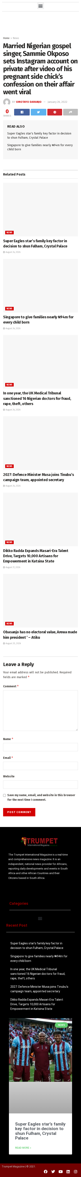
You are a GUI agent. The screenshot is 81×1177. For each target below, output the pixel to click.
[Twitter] (53, 1171)
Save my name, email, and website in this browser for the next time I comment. (41, 797)
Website (9, 776)
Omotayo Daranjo (29, 101)
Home (6, 38)
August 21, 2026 (12, 567)
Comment (11, 686)
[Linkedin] (68, 1171)
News (16, 38)
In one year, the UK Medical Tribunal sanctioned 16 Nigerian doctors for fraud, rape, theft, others (37, 398)
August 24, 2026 (12, 252)
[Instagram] (75, 1171)
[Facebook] (45, 1171)
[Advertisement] (40, 23)
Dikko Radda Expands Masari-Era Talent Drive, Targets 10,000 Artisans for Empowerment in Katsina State (35, 555)
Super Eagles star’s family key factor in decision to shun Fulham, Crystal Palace (40, 1131)
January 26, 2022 (57, 101)
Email (8, 758)
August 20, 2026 (13, 643)
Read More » (23, 1147)
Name (8, 739)
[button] (40, 5)
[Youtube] (60, 1171)
